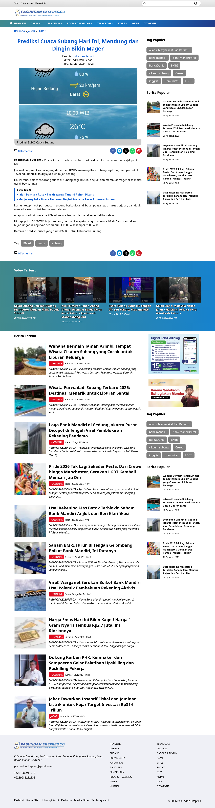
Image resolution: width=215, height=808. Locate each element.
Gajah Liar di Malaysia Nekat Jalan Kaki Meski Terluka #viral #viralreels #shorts (176, 309)
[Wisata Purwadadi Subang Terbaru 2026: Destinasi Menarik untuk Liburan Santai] (153, 130)
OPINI (135, 23)
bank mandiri (157, 58)
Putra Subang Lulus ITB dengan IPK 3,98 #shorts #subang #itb (130, 307)
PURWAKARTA (117, 757)
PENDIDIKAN (55, 23)
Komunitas (172, 81)
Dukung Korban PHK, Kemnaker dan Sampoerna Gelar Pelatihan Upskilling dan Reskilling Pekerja (91, 662)
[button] (37, 23)
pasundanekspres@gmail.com (33, 766)
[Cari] (196, 3)
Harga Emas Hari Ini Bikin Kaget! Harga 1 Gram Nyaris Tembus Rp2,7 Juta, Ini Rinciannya (90, 625)
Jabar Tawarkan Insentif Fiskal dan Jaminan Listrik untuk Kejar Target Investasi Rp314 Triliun (93, 704)
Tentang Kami (100, 800)
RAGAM (161, 767)
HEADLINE (20, 23)
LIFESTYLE (56, 363)
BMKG (27, 243)
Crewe (179, 73)
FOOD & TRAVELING (78, 23)
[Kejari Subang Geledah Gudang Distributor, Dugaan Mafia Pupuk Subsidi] (36, 289)
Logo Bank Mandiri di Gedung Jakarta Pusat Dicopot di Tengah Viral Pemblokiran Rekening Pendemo (181, 150)
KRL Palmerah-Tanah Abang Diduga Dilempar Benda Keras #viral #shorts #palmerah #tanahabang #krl (81, 311)
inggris (153, 81)
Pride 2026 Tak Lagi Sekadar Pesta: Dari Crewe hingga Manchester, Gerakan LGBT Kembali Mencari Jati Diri (179, 173)
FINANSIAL (57, 636)
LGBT (188, 81)
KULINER (115, 786)
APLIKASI (162, 748)
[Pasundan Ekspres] (39, 13)
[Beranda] (10, 23)
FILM (159, 772)
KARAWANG (116, 762)
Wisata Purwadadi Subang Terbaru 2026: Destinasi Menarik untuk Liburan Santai (181, 128)
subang (57, 243)
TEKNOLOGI (104, 23)
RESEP (113, 781)
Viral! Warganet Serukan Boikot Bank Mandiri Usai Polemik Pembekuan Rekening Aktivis (95, 585)
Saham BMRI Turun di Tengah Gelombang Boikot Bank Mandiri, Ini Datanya (90, 547)
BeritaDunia (156, 65)
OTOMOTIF (150, 23)
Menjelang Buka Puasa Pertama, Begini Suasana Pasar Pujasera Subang (67, 199)
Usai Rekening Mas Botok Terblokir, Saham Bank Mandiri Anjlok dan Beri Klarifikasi (180, 196)
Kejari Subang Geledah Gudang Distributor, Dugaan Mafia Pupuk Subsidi (36, 309)
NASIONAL (57, 442)
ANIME (160, 776)
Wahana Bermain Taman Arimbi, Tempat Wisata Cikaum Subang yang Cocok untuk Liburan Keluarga (181, 106)
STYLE (121, 23)
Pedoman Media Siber (75, 800)
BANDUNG (116, 767)
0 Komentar (25, 151)
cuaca (41, 243)
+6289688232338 (24, 777)
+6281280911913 (24, 773)
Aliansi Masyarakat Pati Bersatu (169, 50)
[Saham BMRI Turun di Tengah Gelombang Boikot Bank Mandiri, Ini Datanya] (30, 558)
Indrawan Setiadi (83, 56)
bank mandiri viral (184, 58)
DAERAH (35, 23)
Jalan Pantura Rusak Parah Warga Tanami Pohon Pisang (56, 194)
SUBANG (43, 31)
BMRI (174, 65)
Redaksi (19, 800)
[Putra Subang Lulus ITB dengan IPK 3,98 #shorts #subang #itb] (131, 289)
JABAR (31, 31)
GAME (160, 757)
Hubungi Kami (50, 800)
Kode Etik (32, 800)
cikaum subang (159, 73)
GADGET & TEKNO (167, 753)
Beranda (19, 31)
